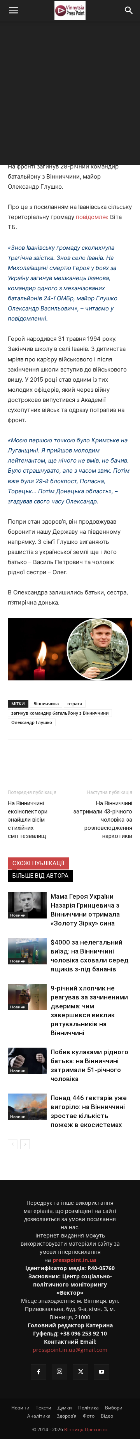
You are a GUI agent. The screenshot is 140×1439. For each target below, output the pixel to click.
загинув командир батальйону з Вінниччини (59, 713)
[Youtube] (101, 1372)
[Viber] (94, 756)
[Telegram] (76, 756)
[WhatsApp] (111, 756)
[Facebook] (40, 756)
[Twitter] (58, 756)
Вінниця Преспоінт (86, 1429)
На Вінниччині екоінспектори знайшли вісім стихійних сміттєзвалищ (27, 820)
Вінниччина (46, 703)
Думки (65, 1407)
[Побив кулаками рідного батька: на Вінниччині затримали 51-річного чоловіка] (27, 1061)
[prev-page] (13, 1144)
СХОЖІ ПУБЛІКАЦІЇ (38, 863)
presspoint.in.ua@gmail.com (70, 1349)
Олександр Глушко (31, 722)
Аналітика (39, 1416)
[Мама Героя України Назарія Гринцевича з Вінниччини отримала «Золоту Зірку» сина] (27, 905)
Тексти (43, 1407)
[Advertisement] (70, 95)
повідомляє (92, 217)
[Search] (129, 10)
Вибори (113, 1407)
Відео (107, 1416)
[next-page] (25, 1144)
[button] (13, 10)
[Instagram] (59, 1371)
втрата (74, 703)
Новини (18, 915)
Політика (88, 1407)
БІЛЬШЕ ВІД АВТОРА (40, 875)
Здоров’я (67, 1416)
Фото (88, 1416)
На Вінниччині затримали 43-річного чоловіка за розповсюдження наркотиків (102, 820)
